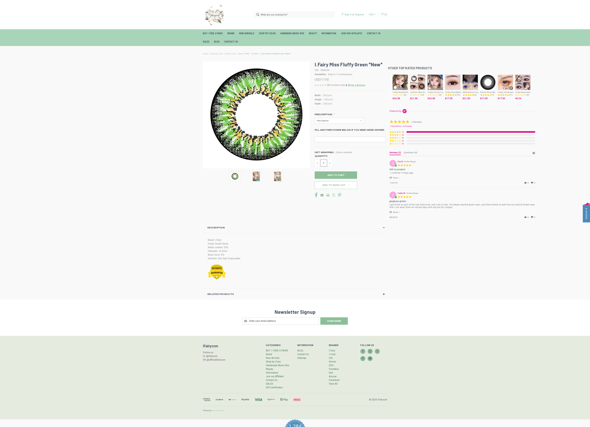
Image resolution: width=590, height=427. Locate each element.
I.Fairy (332, 350)
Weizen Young (218, 410)
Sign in (348, 14)
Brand (230, 33)
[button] (355, 85)
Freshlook (334, 380)
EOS (331, 365)
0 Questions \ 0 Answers (401, 126)
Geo (331, 372)
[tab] (395, 153)
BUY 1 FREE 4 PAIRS (213, 33)
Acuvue (333, 376)
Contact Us (374, 33)
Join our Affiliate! (351, 33)
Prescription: (324, 114)
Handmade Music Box (292, 33)
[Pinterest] (339, 195)
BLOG (217, 41)
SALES (206, 41)
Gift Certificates (274, 387)
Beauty (313, 33)
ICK (331, 357)
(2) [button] (403, 132)
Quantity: (321, 156)
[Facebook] (316, 195)
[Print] (327, 195)
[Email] (322, 195)
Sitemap (301, 357)
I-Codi (332, 354)
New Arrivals (246, 33)
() (385, 14)
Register (359, 14)
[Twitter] (333, 195)
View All (333, 383)
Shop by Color (267, 33)
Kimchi (332, 361)
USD (371, 14)
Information (329, 33)
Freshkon (334, 369)
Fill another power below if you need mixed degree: (350, 130)
